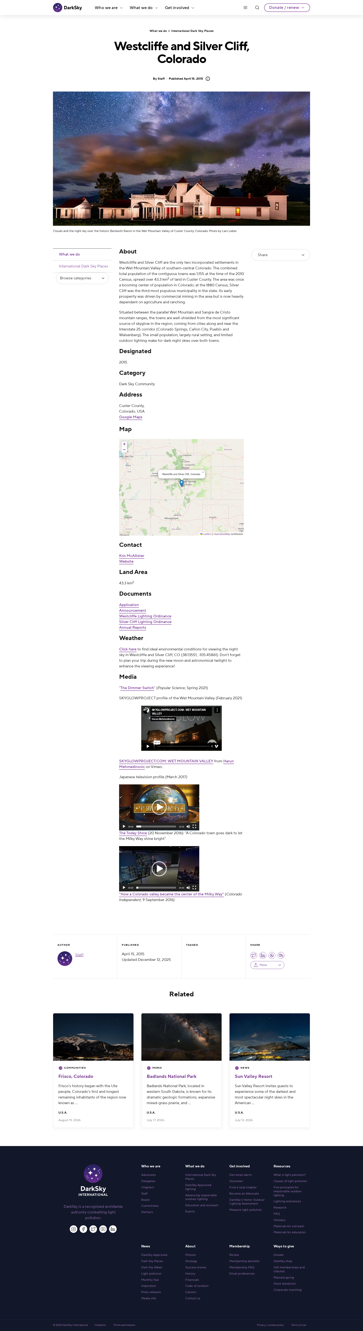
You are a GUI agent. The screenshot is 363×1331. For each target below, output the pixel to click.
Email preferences (242, 1274)
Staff (161, 79)
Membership (239, 1246)
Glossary (279, 1220)
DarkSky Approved (154, 1255)
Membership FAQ (241, 1267)
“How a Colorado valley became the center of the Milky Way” (171, 894)
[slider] (156, 826)
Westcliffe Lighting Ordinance (145, 616)
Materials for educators (290, 1232)
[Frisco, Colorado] (93, 1037)
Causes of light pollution (290, 1181)
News (244, 1067)
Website (126, 561)
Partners (147, 1212)
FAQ (277, 1214)
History (190, 1274)
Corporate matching (288, 1290)
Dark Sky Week (151, 1267)
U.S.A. (62, 1113)
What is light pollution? (290, 1175)
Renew (234, 1255)
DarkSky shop (283, 1261)
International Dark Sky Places (192, 31)
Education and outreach (202, 1205)
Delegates (148, 1181)
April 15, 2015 (186, 79)
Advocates (148, 1175)
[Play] (124, 826)
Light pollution (151, 1274)
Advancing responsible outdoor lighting (201, 1197)
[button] (181, 483)
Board (145, 1200)
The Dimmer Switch (137, 688)
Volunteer (236, 1181)
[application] (159, 807)
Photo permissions (124, 1325)
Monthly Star (150, 1280)
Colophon (100, 1325)
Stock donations (285, 1284)
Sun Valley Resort (253, 1076)
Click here (128, 649)
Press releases (151, 1292)
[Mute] (188, 826)
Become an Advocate (244, 1193)
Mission (190, 1255)
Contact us (192, 1298)
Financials (192, 1280)
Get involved (177, 7)
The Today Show (133, 833)
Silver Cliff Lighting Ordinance (145, 621)
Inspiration (148, 1286)
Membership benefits (244, 1261)
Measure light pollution (245, 1210)
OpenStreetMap (222, 533)
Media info (148, 1298)
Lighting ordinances (287, 1201)
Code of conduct (197, 1286)
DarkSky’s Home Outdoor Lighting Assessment (247, 1202)
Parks (157, 1067)
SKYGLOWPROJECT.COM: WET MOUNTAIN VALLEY (166, 761)
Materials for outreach (289, 1226)
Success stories (195, 1267)
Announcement (132, 610)
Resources (282, 1166)
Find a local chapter (243, 1187)
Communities (75, 1067)
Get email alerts (240, 1175)
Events (190, 1211)
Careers (190, 1292)
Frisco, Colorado (75, 1076)
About (190, 1246)
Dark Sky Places (152, 1261)
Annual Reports (132, 627)
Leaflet (206, 533)
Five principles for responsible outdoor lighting (288, 1191)
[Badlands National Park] (181, 1037)
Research (280, 1207)
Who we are (106, 7)
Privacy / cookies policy (270, 1325)
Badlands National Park (171, 1076)
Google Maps (130, 417)
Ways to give (284, 1246)
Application (129, 604)
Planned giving (284, 1277)
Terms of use (298, 1325)
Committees (150, 1206)
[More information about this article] (206, 78)
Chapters (147, 1187)
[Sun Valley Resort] (270, 1037)
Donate (279, 1255)
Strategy (191, 1261)
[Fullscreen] (194, 826)
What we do (141, 7)
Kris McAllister (131, 555)
